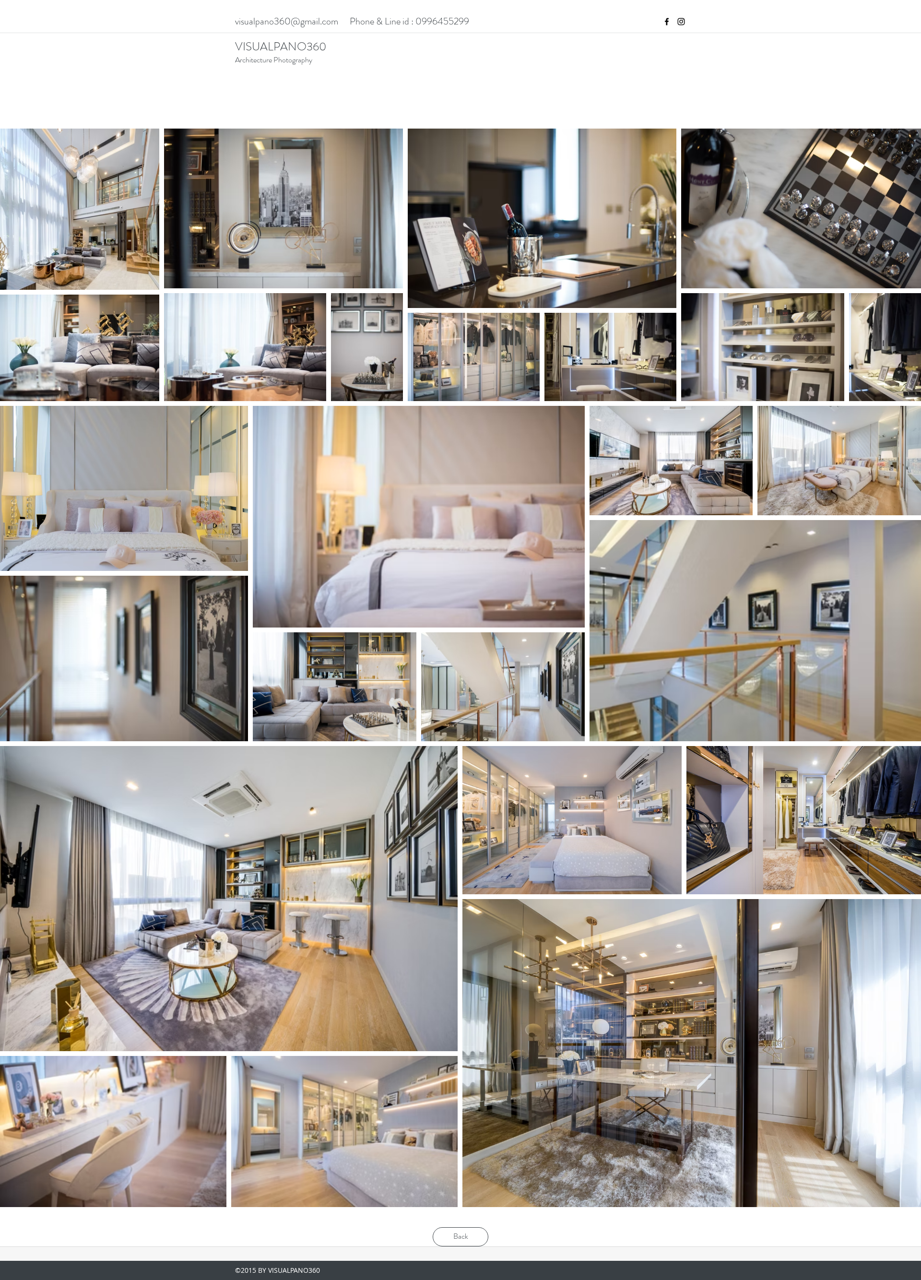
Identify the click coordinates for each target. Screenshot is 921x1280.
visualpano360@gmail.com (286, 21)
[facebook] (667, 21)
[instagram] (681, 21)
